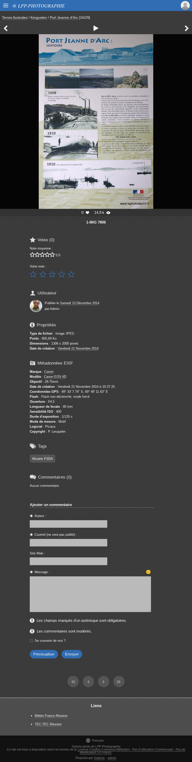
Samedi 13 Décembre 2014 (79, 303)
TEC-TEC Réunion (48, 724)
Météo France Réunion (51, 716)
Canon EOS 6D (55, 377)
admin (112, 758)
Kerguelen (38, 17)
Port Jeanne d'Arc (64, 17)
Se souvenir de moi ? (50, 640)
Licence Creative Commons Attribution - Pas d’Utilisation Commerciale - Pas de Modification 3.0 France (131, 751)
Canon (49, 372)
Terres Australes (15, 17)
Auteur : (40, 516)
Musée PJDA (42, 459)
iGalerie (99, 758)
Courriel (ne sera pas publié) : (55, 534)
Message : (42, 572)
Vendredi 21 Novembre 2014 (78, 348)
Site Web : (37, 553)
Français (95, 740)
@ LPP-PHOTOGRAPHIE (38, 5)
